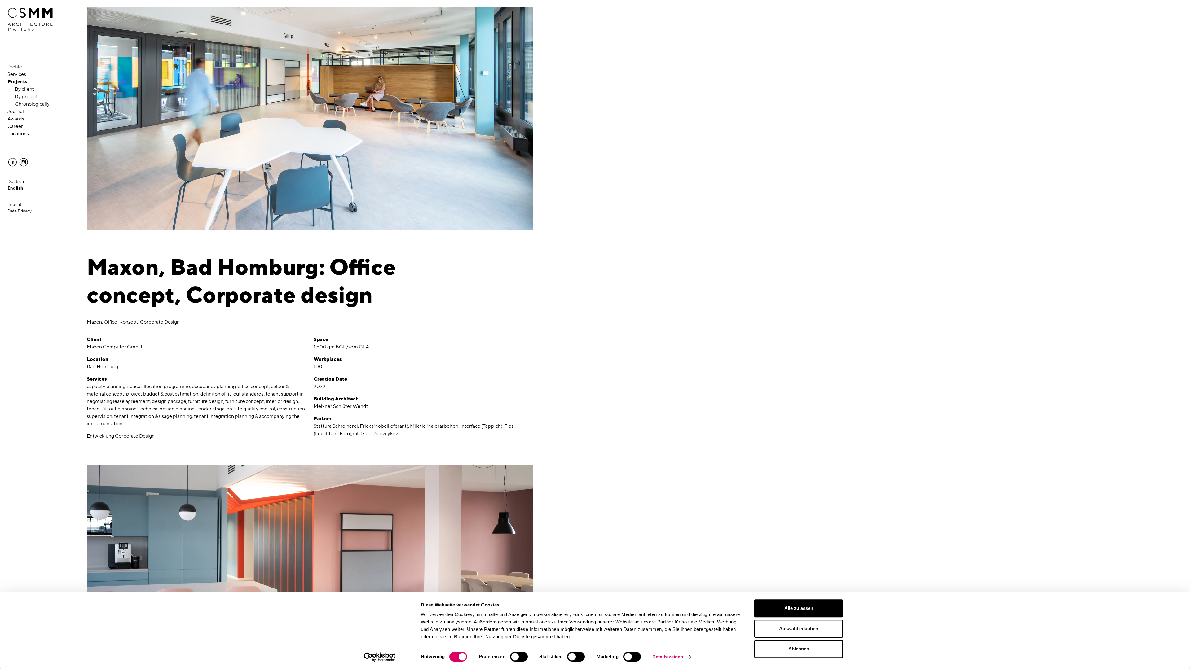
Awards (15, 119)
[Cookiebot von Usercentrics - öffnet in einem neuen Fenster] (380, 657)
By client (24, 89)
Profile (14, 67)
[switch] (519, 657)
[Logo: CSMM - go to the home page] (30, 19)
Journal (15, 111)
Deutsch (15, 181)
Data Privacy (19, 210)
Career (15, 126)
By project (26, 96)
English (15, 188)
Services (16, 74)
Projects (17, 82)
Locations (18, 134)
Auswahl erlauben (798, 628)
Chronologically (32, 104)
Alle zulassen (798, 608)
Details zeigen (667, 656)
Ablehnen (798, 648)
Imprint (14, 204)
